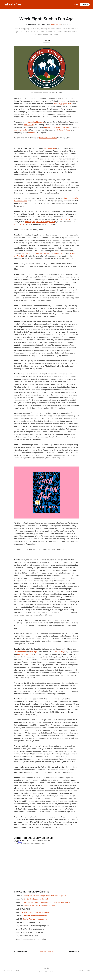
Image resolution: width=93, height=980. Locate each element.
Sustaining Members (36, 122)
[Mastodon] (48, 968)
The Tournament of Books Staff (36, 24)
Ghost (88, 970)
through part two (36, 919)
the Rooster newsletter (48, 138)
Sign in (76, 4)
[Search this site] (70, 4)
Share (45, 40)
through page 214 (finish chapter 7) (45, 895)
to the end (35, 899)
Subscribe (85, 4)
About (40, 971)
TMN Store (58, 92)
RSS (46, 971)
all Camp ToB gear (63, 130)
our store (31, 132)
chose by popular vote (62, 104)
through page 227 (37, 912)
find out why (29, 125)
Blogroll (52, 971)
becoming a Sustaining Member (56, 127)
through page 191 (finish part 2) (47, 902)
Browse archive (46, 952)
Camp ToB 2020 (55, 24)
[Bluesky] (45, 968)
